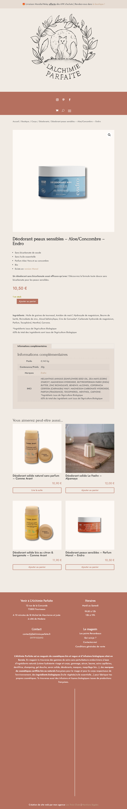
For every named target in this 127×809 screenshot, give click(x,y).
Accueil (16, 121)
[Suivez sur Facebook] (69, 99)
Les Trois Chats (73, 804)
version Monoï (31, 268)
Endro (43, 372)
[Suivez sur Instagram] (57, 99)
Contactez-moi (90, 642)
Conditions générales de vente (90, 646)
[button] (109, 135)
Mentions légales (90, 804)
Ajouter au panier (27, 301)
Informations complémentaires (32, 346)
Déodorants (44, 121)
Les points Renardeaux (90, 633)
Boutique (25, 121)
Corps (34, 121)
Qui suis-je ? (90, 637)
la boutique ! (99, 4)
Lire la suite (37, 490)
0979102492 (36, 637)
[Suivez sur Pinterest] (63, 99)
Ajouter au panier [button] (90, 490)
